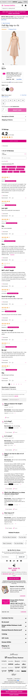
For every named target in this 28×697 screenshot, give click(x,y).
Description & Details (8, 116)
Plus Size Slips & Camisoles (9, 537)
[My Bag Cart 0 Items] (25, 5)
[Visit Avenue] (10, 664)
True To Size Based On (10, 106)
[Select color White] (3, 89)
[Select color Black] (7, 89)
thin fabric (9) (12, 169)
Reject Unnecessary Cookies (14, 691)
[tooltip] (4, 1)
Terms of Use (17, 678)
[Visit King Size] (23, 671)
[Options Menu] (25, 198)
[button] (22, 5)
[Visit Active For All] (23, 667)
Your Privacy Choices (12, 680)
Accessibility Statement (21, 683)
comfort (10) (4, 169)
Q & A (15, 29)
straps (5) (10, 171)
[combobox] (14, 8)
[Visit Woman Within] (10, 661)
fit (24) (3, 166)
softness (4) (16, 171)
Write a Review (14, 141)
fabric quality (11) (21, 166)
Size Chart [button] (24, 95)
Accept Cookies (14, 694)
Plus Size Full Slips (18, 543)
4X (23, 100)
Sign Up (22, 557)
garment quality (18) (11, 166)
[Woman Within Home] (9, 5)
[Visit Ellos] (24, 664)
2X (14, 100)
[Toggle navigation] (2, 5)
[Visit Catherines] (23, 661)
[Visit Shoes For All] (10, 671)
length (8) (4, 171)
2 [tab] (12, 64)
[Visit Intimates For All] (4, 671)
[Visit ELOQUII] (10, 667)
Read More (12, 254)
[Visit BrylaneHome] (17, 671)
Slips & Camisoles (6, 23)
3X (18, 100)
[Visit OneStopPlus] (4, 661)
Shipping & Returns (7, 120)
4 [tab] (15, 64)
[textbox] (14, 391)
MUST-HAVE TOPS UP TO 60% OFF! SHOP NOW (14, 11)
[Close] (26, 686)
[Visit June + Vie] (4, 667)
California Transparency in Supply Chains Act (13, 681)
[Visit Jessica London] (4, 664)
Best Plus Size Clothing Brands (8, 683)
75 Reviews (10, 29)
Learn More (3, 19)
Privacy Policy (9, 678)
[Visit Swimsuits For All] (17, 667)
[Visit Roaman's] (17, 661)
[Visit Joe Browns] (17, 664)
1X (10, 100)
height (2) (23, 171)
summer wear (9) (20, 169)
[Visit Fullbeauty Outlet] (14, 674)
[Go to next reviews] (21, 384)
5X (3, 103)
